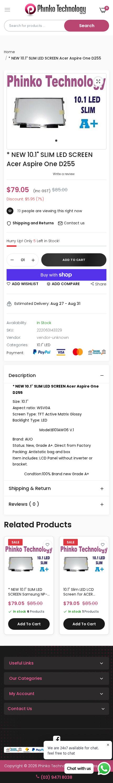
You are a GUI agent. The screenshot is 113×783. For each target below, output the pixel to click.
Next (102, 588)
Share (100, 284)
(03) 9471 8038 (56, 777)
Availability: (17, 322)
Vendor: (14, 337)
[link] (47, 544)
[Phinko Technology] (55, 10)
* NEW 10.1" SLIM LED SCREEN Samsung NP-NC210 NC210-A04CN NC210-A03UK (27, 592)
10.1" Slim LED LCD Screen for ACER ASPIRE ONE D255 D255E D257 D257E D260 (84, 592)
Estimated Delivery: (31, 303)
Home (9, 51)
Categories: (17, 345)
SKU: (10, 330)
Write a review (64, 174)
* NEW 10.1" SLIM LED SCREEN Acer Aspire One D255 (50, 159)
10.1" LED (43, 345)
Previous (10, 588)
